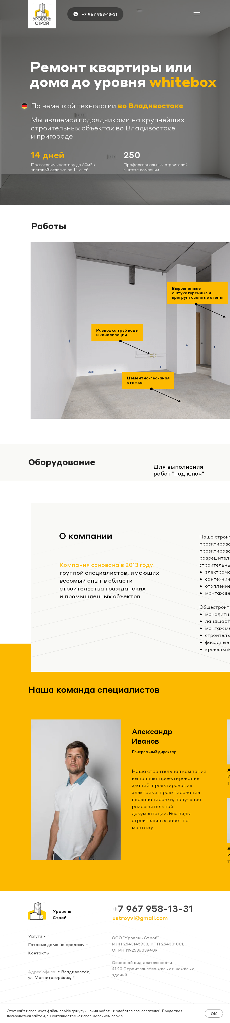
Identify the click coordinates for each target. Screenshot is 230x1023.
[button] (197, 14)
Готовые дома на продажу (56, 944)
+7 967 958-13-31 (99, 14)
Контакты (38, 952)
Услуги (35, 935)
